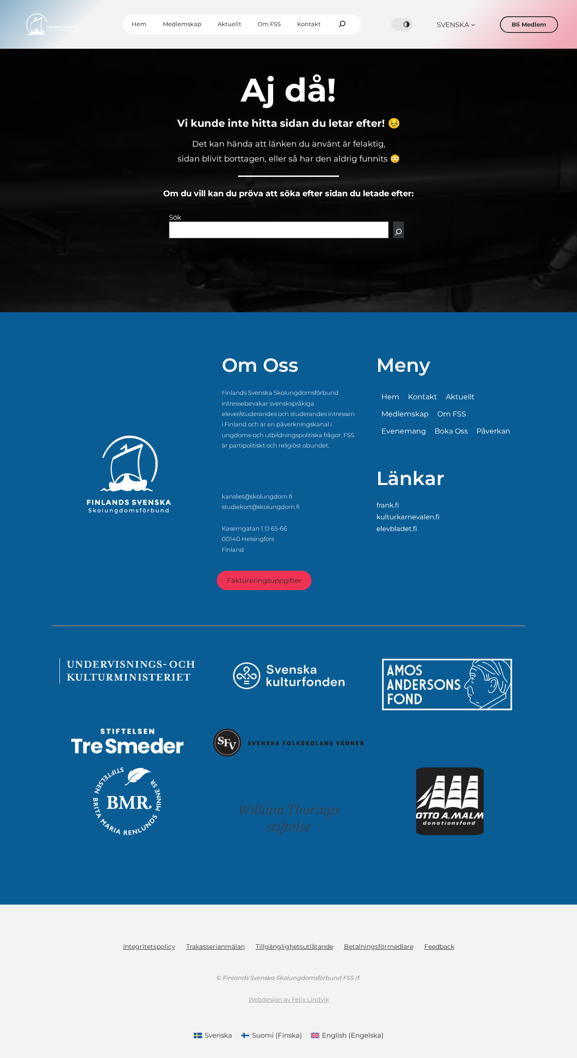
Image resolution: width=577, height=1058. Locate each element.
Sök (175, 217)
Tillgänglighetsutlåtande (294, 946)
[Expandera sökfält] (342, 24)
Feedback (439, 946)
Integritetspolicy (149, 946)
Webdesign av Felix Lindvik (288, 999)
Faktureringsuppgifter (264, 580)
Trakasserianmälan (215, 946)
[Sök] (398, 230)
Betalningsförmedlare (378, 946)
